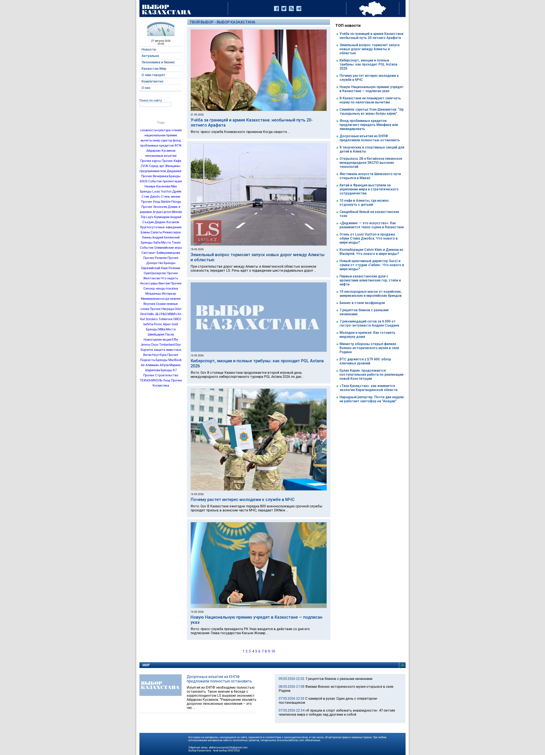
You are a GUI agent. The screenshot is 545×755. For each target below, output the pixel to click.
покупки (172, 288)
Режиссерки (172, 232)
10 (273, 651)
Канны (147, 237)
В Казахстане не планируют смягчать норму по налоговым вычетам (370, 100)
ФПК (178, 145)
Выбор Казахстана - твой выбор (207, 750)
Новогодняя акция (157, 339)
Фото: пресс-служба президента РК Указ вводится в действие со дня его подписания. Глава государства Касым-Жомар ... (250, 631)
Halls (150, 314)
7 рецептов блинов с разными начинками (338, 679)
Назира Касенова (157, 186)
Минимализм (150, 299)
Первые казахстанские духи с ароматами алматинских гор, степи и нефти (370, 280)
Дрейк (177, 191)
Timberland (167, 345)
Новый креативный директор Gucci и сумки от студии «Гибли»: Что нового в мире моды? (372, 265)
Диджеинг (174, 171)
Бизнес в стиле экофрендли (362, 303)
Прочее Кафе (171, 161)
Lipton (166, 212)
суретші (166, 140)
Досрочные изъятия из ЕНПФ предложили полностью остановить (370, 138)
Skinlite (166, 202)
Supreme (147, 350)
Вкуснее (149, 304)
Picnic (158, 324)
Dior (178, 345)
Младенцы (153, 293)
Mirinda (177, 212)
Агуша (157, 212)
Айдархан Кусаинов (160, 151)
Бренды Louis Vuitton (156, 191)
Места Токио (171, 242)
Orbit (178, 309)
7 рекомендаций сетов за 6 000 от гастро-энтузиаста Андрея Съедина (369, 323)
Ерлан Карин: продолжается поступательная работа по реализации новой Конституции (371, 374)
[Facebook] (276, 8)
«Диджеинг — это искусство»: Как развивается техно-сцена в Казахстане (372, 225)
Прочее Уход (150, 202)
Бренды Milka (155, 329)
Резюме (174, 268)
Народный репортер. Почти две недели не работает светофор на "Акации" (372, 399)
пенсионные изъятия (160, 156)
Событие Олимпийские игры (161, 248)
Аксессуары (149, 283)
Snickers (152, 319)
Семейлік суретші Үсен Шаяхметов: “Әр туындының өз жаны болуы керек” (372, 111)
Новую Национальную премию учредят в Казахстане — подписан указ (372, 89)
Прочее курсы (150, 161)
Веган (147, 355)
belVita (148, 324)
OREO (177, 319)
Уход (166, 380)
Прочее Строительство (160, 375)
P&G (164, 314)
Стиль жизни (170, 196)
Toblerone (165, 319)
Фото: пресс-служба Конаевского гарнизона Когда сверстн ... (240, 132)
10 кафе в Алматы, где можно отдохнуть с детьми (364, 202)
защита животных (167, 350)
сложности (148, 130)
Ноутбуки (159, 355)
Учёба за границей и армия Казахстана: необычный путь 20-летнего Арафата (372, 36)
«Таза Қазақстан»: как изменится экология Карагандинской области (368, 388)
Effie (175, 339)
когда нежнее (170, 299)
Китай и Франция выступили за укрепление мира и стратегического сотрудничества (369, 189)
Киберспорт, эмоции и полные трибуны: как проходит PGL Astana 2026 (368, 64)
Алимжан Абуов (157, 365)
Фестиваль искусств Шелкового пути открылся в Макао (370, 176)
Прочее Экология (154, 207)
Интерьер (169, 293)
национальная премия (161, 135)
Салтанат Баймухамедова (160, 253)
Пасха (169, 334)
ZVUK (144, 166)
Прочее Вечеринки (154, 176)
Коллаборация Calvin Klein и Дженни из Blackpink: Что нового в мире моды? (371, 252)
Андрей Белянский (166, 237)
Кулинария (161, 217)
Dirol (143, 314)
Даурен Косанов (167, 222)
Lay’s (149, 217)
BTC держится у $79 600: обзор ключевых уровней (365, 361)
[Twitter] (283, 8)
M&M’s (172, 314)
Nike (174, 186)
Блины (145, 232)
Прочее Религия (155, 258)
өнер (156, 140)
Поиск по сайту (150, 100)
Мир (146, 665)
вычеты (146, 140)
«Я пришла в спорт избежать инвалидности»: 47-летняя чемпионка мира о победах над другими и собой (337, 712)
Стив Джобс (151, 196)
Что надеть (169, 278)
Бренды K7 (169, 370)
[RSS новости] (291, 8)
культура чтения (169, 130)
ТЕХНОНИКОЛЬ (151, 380)
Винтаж (164, 283)
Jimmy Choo (149, 345)
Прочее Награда (162, 309)
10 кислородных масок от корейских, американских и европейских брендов (371, 294)
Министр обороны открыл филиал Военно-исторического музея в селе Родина (369, 348)
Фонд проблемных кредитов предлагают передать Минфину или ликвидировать (369, 125)
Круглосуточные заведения (160, 227)
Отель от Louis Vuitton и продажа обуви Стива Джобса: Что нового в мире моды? (369, 238)
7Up (143, 217)
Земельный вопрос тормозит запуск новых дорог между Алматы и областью (370, 49)
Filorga (176, 202)
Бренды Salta (151, 242)
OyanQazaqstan (155, 273)
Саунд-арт (157, 166)
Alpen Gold (170, 324)
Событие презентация (165, 181)
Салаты (156, 232)
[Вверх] (403, 665)
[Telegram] (298, 8)
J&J (157, 314)
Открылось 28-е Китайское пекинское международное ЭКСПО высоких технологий (371, 163)
